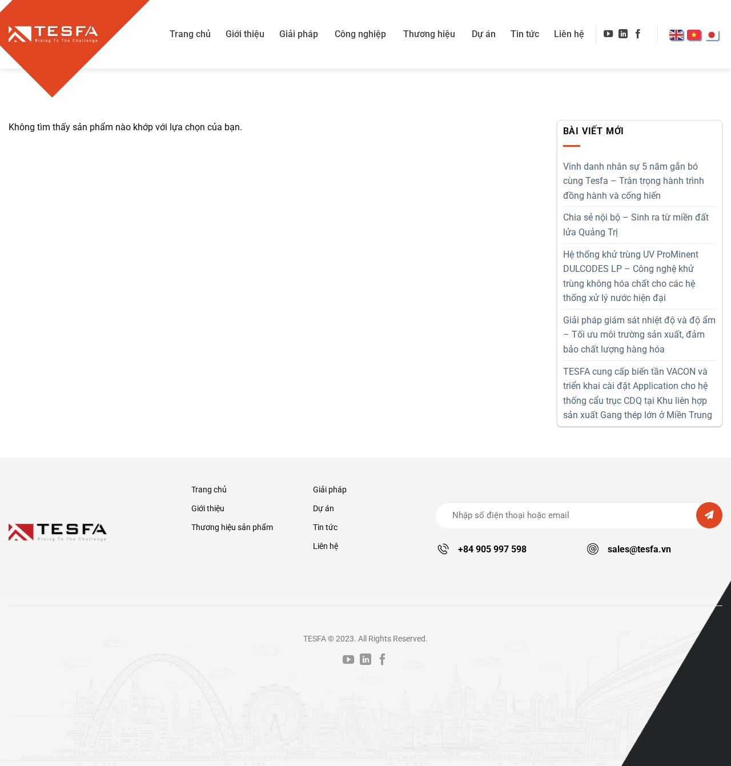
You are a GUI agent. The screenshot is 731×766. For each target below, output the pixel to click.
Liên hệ (569, 34)
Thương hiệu (429, 34)
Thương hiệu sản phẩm (232, 527)
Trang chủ (190, 34)
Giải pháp (298, 34)
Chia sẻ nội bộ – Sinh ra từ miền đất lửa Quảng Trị (636, 225)
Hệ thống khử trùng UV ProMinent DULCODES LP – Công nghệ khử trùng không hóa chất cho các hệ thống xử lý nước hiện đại (630, 276)
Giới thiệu (245, 34)
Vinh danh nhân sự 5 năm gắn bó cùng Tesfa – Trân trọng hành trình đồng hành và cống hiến (633, 181)
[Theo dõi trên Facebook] (637, 34)
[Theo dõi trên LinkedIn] (623, 34)
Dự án (484, 34)
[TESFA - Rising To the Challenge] (54, 34)
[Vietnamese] (696, 33)
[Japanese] (713, 33)
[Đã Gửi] (709, 515)
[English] (678, 33)
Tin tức (525, 34)
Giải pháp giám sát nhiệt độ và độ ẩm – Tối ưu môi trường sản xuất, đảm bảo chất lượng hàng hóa (639, 335)
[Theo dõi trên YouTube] (608, 34)
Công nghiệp (360, 34)
